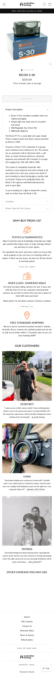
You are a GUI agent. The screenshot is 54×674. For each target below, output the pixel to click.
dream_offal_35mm (36, 489)
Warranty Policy (27, 630)
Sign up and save (27, 648)
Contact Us (27, 626)
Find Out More (27, 267)
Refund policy (27, 640)
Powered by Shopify (27, 672)
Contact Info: (27, 665)
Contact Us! (27, 306)
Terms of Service (27, 635)
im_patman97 (35, 562)
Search (27, 617)
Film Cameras (27, 621)
